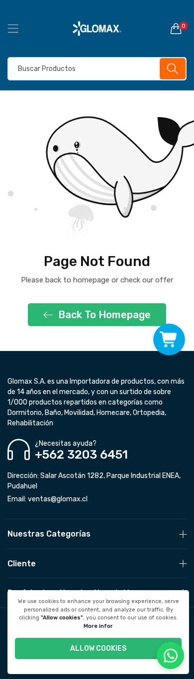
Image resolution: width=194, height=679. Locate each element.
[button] (169, 340)
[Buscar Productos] (173, 68)
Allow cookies (98, 648)
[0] (176, 28)
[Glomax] (97, 28)
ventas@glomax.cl (47, 499)
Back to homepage (104, 315)
